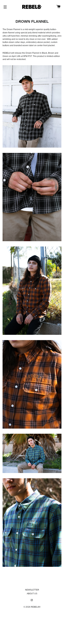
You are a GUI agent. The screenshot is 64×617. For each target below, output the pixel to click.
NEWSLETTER (32, 590)
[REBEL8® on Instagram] (32, 600)
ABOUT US (32, 593)
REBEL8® (35, 607)
